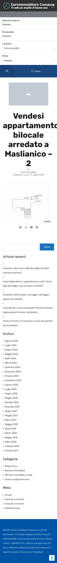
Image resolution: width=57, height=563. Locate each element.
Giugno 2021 (11, 411)
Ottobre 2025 (12, 376)
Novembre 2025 (13, 371)
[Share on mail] (31, 227)
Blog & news (11, 466)
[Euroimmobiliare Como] (28, 8)
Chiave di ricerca (10, 20)
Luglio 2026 (11, 345)
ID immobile (8, 32)
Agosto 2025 (11, 384)
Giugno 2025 (11, 393)
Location (7, 44)
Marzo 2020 (11, 433)
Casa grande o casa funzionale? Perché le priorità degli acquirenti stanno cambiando (28, 310)
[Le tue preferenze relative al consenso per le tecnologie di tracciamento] (52, 558)
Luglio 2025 (11, 389)
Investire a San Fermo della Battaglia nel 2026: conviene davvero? (26, 270)
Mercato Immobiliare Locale (18, 475)
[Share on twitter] (26, 227)
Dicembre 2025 (12, 367)
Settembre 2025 (13, 380)
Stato (5, 56)
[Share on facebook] (20, 227)
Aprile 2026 (10, 358)
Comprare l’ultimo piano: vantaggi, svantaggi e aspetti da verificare (26, 296)
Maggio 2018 (11, 437)
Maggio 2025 (11, 398)
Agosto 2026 (11, 341)
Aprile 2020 (10, 428)
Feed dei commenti (14, 503)
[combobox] (28, 49)
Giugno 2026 (11, 349)
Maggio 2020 (11, 424)
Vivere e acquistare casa (17, 479)
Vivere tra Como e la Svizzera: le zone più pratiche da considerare (28, 323)
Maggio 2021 (11, 415)
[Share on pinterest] (37, 227)
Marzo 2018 (10, 442)
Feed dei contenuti (14, 499)
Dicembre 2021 (12, 406)
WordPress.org (12, 508)
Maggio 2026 (11, 354)
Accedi (8, 495)
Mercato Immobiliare (15, 470)
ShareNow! (37, 552)
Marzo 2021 (10, 420)
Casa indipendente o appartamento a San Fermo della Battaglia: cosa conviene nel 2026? (27, 283)
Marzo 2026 (11, 363)
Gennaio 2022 (12, 402)
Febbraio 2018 (12, 446)
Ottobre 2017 (11, 450)
